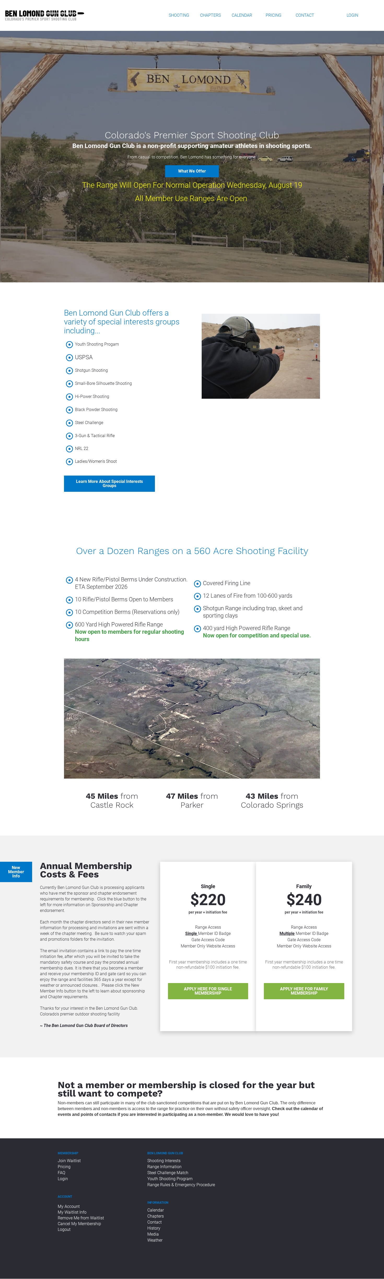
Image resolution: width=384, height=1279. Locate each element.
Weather (154, 1240)
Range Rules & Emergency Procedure (181, 1184)
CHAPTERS (210, 15)
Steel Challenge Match (167, 1172)
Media (153, 1234)
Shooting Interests (164, 1160)
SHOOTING (179, 15)
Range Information (164, 1166)
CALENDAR (242, 15)
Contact (154, 1222)
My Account (69, 1206)
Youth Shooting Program (170, 1178)
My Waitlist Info (72, 1212)
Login (63, 1178)
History (153, 1228)
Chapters (155, 1216)
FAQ (61, 1172)
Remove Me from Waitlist (81, 1217)
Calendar (155, 1210)
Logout (65, 1229)
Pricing (64, 1166)
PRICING (273, 15)
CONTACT (305, 15)
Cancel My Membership (79, 1223)
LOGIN (352, 15)
